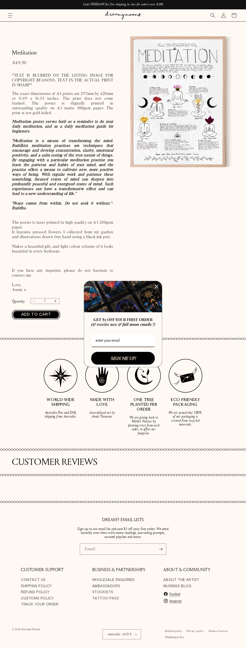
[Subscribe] (160, 549)
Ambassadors (106, 586)
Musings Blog (177, 586)
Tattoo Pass (105, 598)
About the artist (181, 580)
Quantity (18, 301)
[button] (10, 15)
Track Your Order (40, 604)
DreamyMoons (31, 629)
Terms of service (218, 631)
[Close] (156, 286)
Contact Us (33, 580)
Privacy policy (195, 631)
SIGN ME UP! (123, 358)
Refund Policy (35, 592)
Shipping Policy (36, 586)
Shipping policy (174, 637)
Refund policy (173, 631)
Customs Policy (37, 598)
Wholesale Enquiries (113, 580)
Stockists (102, 592)
